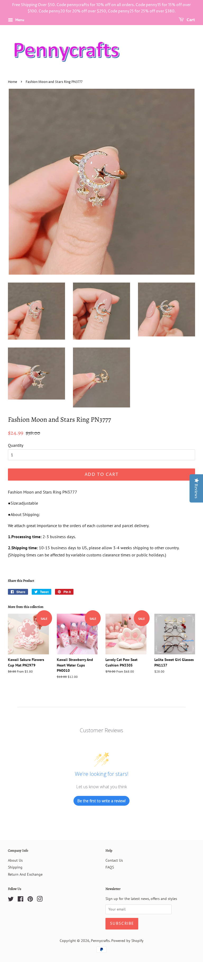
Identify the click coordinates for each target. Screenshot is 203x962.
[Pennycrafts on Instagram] (40, 900)
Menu (19, 19)
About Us (15, 860)
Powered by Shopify (127, 940)
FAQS (109, 867)
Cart (190, 19)
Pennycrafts (100, 940)
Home (12, 82)
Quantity (15, 445)
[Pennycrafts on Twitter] (11, 900)
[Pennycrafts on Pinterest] (30, 900)
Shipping (15, 867)
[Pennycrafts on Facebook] (20, 900)
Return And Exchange (25, 874)
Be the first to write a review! (101, 800)
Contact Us (114, 860)
